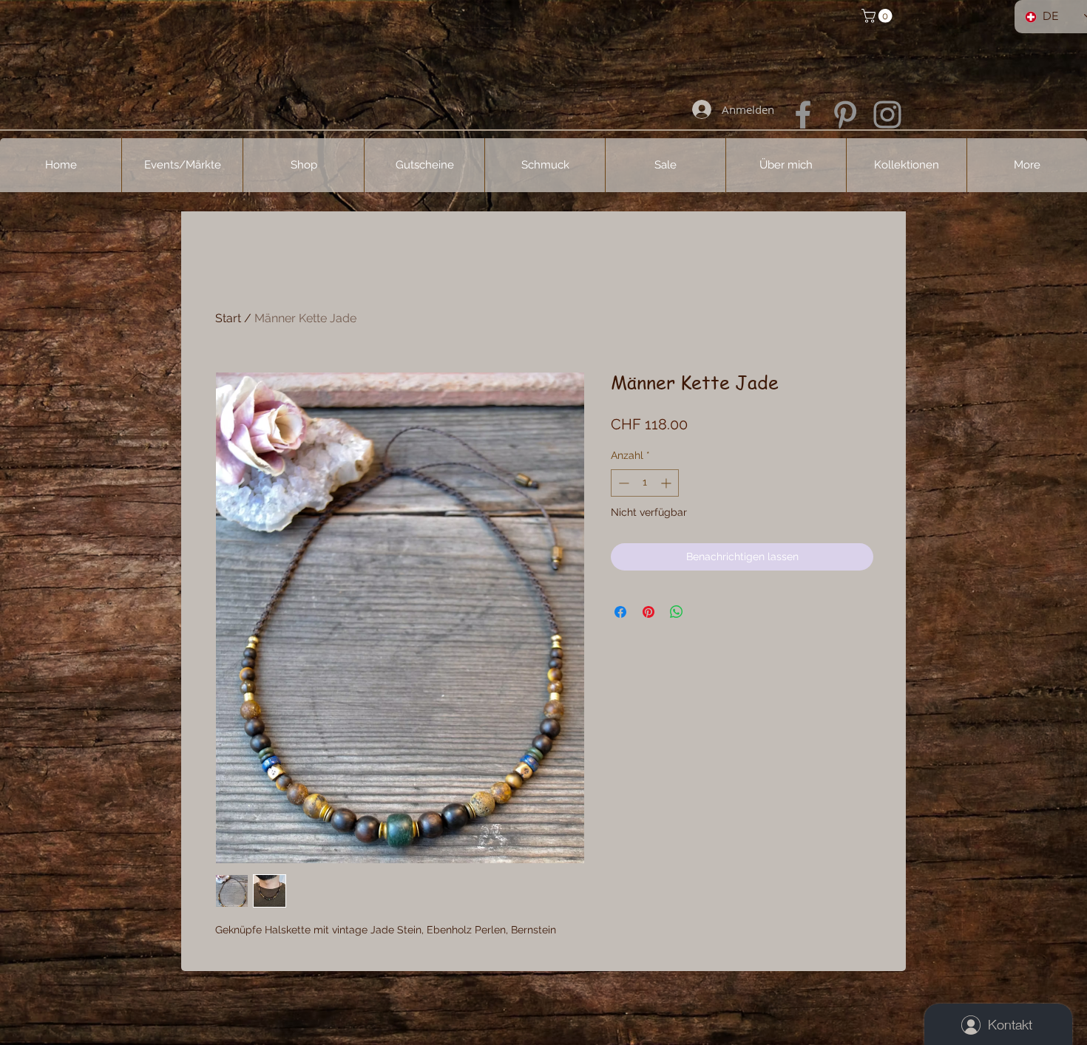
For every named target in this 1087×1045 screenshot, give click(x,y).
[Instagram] (887, 114)
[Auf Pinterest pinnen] (648, 612)
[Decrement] (622, 483)
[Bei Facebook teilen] (620, 612)
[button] (878, 16)
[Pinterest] (845, 114)
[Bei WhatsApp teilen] (676, 612)
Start (228, 318)
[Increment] (667, 483)
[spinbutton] (644, 483)
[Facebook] (803, 114)
